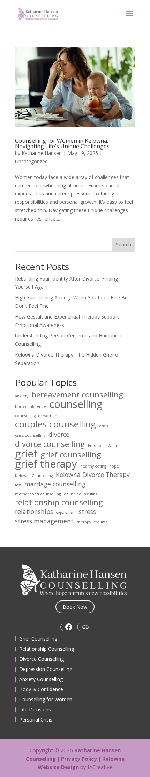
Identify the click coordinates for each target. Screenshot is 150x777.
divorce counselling (50, 444)
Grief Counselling (38, 638)
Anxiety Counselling (41, 679)
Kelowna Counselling (34, 475)
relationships (34, 512)
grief (26, 454)
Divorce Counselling (41, 659)
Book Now (75, 607)
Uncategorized (31, 161)
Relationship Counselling (46, 648)
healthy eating (93, 466)
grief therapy (46, 464)
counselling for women (36, 415)
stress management (44, 521)
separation (66, 512)
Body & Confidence (41, 689)
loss (18, 485)
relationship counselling (59, 502)
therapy (84, 522)
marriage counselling (54, 484)
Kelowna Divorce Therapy (93, 475)
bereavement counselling (77, 394)
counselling (76, 404)
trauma (101, 522)
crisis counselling (30, 435)
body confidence (30, 406)
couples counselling (55, 424)
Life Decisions (35, 709)
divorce (58, 435)
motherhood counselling (38, 494)
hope (114, 466)
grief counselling (70, 454)
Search (123, 244)
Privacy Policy (79, 758)
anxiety (21, 396)
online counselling (80, 494)
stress (87, 512)
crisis (103, 426)
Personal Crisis (35, 719)
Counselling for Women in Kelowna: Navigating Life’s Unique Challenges (62, 143)
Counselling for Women (45, 699)
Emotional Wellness (105, 445)
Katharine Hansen (42, 153)
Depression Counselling (45, 669)
